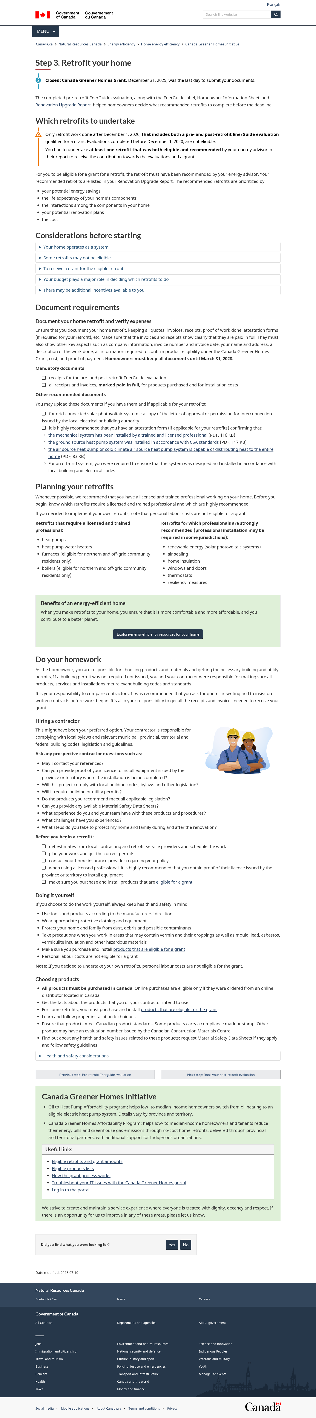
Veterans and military (214, 1359)
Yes (172, 1244)
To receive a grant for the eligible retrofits (84, 268)
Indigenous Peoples (213, 1351)
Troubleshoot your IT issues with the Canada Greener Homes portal (119, 1183)
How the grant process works (81, 1175)
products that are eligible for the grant (179, 1009)
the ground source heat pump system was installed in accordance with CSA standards (133, 442)
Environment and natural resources (143, 1344)
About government (212, 1323)
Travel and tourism (49, 1359)
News (121, 1299)
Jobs (38, 1344)
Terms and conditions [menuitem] (144, 1408)
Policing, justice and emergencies (141, 1366)
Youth (203, 1366)
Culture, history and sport (135, 1359)
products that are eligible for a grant (149, 949)
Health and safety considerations (76, 1056)
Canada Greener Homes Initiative (212, 44)
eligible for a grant (174, 882)
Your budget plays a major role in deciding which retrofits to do (106, 279)
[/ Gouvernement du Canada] (74, 15)
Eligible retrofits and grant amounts (87, 1161)
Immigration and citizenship (56, 1351)
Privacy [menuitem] (172, 1408)
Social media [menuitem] (44, 1408)
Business (41, 1366)
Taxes (39, 1389)
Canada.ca (44, 44)
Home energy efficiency (160, 44)
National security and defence (139, 1351)
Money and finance (131, 1389)
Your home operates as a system (76, 247)
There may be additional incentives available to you (93, 290)
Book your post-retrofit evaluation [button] (221, 1074)
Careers (204, 1299)
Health (40, 1381)
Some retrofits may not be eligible (77, 258)
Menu (44, 31)
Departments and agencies (136, 1323)
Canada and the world (133, 1381)
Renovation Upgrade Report (63, 105)
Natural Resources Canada (80, 44)
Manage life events (212, 1374)
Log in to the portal (70, 1190)
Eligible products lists (73, 1168)
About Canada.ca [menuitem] (109, 1408)
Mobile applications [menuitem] (75, 1408)
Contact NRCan (46, 1299)
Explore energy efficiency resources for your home (158, 634)
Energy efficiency (121, 44)
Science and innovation (215, 1344)
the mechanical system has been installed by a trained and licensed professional (127, 435)
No (186, 1244)
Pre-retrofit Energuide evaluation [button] (95, 1074)
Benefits (41, 1374)
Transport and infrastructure (138, 1374)
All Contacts (43, 1323)
